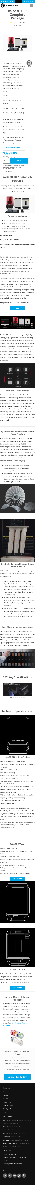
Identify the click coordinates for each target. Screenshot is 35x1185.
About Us (6, 1092)
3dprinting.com (7, 1133)
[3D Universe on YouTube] (14, 1175)
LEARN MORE (17, 879)
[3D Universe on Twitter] (19, 1175)
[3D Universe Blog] (5, 1175)
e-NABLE (6, 1140)
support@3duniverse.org (14, 1164)
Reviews (5, 1099)
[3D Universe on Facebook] (10, 1175)
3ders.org (6, 1126)
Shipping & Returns (9, 1109)
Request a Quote (8, 1)
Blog (4, 1112)
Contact (5, 1095)
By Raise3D (17, 26)
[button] (2, 690)
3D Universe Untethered (10, 1120)
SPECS (17, 308)
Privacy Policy (7, 1102)
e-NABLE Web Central (10, 1143)
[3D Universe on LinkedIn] (24, 1175)
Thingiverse (6, 1137)
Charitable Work (8, 1105)
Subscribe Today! (17, 1076)
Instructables (7, 1130)
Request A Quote (9, 171)
